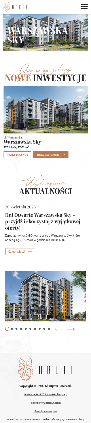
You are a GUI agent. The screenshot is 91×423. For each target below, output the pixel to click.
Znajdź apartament (48, 154)
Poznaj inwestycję (17, 154)
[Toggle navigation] (84, 7)
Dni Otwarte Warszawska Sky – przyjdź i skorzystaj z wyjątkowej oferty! (42, 221)
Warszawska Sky (22, 141)
